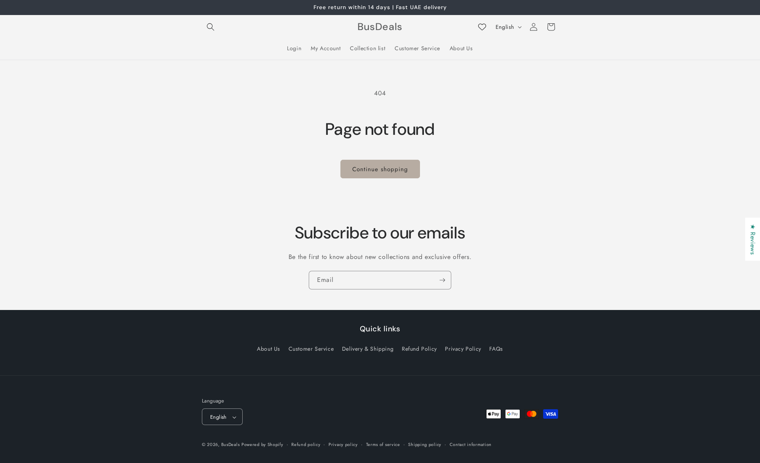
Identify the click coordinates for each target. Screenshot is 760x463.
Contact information (471, 444)
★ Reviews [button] (752, 239)
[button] (210, 27)
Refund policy (305, 444)
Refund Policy (419, 348)
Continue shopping (380, 169)
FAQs (496, 348)
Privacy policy (343, 444)
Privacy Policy (463, 348)
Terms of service (383, 444)
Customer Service (311, 348)
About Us (268, 348)
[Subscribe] (442, 280)
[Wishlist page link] (482, 27)
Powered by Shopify (262, 445)
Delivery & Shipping (367, 348)
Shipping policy (424, 444)
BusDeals (230, 445)
